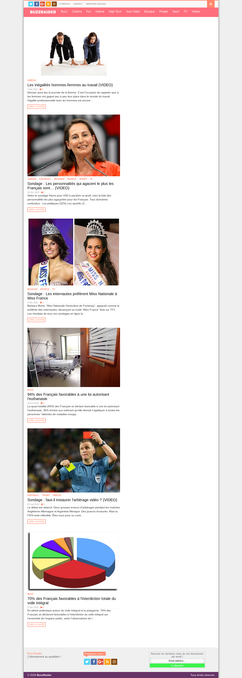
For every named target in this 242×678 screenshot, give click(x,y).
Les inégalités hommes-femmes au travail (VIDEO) (70, 85)
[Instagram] (54, 4)
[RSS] (48, 4)
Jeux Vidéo (133, 11)
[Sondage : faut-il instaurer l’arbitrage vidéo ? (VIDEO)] (73, 460)
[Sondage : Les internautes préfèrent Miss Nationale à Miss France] (73, 252)
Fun (88, 11)
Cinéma (77, 11)
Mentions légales (96, 4)
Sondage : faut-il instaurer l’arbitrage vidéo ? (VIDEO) (72, 500)
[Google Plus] (42, 4)
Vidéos (196, 11)
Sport (175, 11)
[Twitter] (30, 4)
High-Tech (115, 11)
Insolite (32, 289)
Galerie (99, 11)
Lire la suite (36, 106)
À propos (65, 4)
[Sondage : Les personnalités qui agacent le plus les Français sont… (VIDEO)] (73, 145)
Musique (149, 11)
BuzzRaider (34, 653)
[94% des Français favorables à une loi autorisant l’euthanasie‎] (73, 357)
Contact (78, 4)
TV (185, 11)
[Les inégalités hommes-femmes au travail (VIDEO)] (73, 50)
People (163, 11)
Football (45, 179)
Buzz (64, 11)
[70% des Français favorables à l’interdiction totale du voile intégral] (73, 560)
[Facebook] (36, 4)
